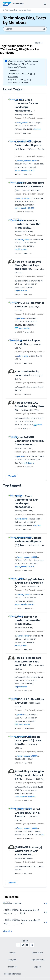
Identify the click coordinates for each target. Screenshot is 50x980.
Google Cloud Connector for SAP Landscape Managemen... (26, 107)
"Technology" (14, 70)
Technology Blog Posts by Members (18, 10)
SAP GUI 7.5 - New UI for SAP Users (29, 306)
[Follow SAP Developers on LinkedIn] (32, 945)
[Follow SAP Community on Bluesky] (23, 945)
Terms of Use (37, 953)
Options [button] (37, 43)
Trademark (12, 967)
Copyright (12, 960)
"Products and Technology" (20, 73)
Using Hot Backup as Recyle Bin (28, 344)
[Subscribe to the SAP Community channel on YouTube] (27, 945)
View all (12, 476)
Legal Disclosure (37, 960)
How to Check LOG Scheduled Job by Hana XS (29, 406)
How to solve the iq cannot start (29, 375)
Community (18, 4)
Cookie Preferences (12, 974)
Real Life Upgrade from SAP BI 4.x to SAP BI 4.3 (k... (29, 186)
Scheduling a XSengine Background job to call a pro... (29, 775)
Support (37, 967)
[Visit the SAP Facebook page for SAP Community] (18, 945)
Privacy (12, 953)
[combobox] (25, 28)
